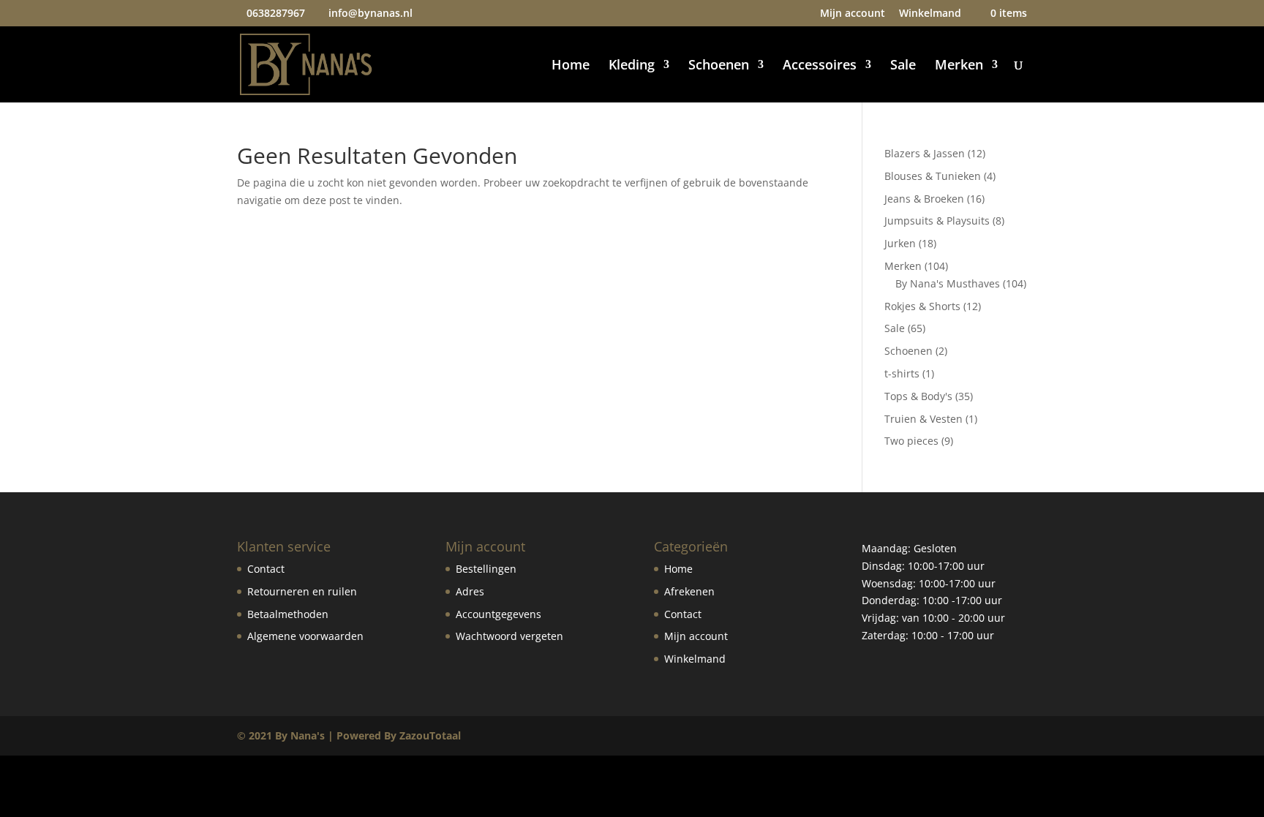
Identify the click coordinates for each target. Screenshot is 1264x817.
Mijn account (852, 14)
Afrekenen (689, 591)
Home (571, 66)
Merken (959, 66)
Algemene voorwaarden (305, 636)
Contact (266, 569)
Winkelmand (930, 14)
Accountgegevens (498, 614)
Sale (903, 66)
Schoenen (718, 66)
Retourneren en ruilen (302, 591)
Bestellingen (486, 569)
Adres (470, 591)
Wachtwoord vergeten (509, 636)
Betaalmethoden (287, 614)
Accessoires (820, 66)
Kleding (632, 66)
